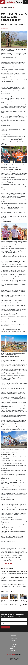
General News (6, 7)
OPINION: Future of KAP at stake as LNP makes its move (23, 603)
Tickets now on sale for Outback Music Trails (12, 584)
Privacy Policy (15, 659)
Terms (11, 659)
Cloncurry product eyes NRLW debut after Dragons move (14, 578)
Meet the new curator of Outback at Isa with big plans (14, 602)
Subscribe (14, 652)
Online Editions (14, 648)
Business (14, 637)
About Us (14, 646)
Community (14, 638)
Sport (14, 640)
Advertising (14, 644)
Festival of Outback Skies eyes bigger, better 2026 (14, 571)
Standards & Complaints (14, 658)
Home (14, 643)
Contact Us (14, 650)
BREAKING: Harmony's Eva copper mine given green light (4, 603)
